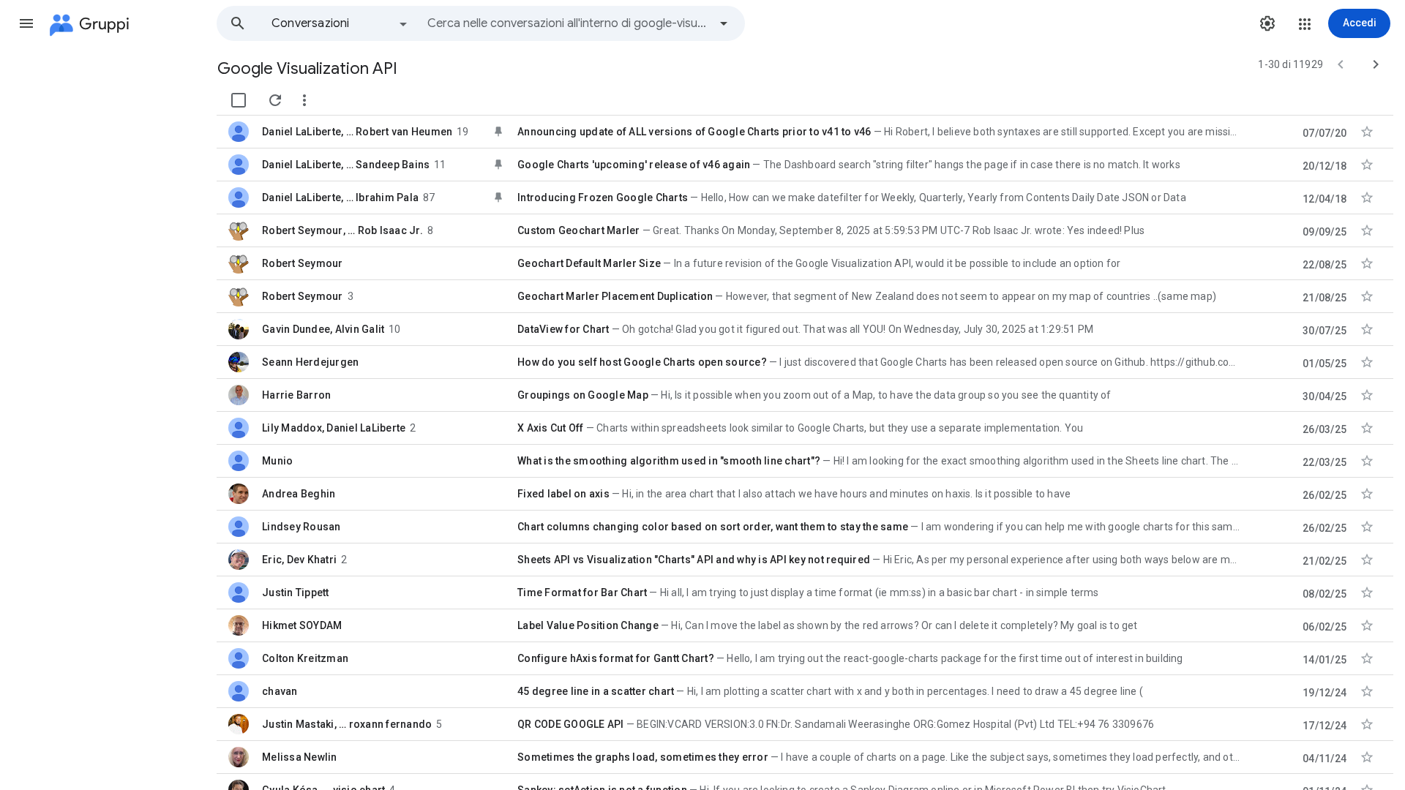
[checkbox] (238, 100)
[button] (26, 23)
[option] (340, 23)
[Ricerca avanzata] (723, 23)
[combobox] (568, 23)
